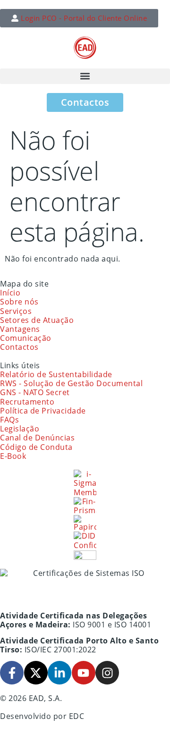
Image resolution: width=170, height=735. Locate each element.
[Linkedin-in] (59, 672)
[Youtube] (83, 672)
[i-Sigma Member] (85, 483)
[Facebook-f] (12, 672)
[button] (85, 76)
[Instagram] (107, 672)
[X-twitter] (36, 672)
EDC (77, 716)
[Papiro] (85, 523)
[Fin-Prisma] (85, 506)
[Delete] (85, 555)
